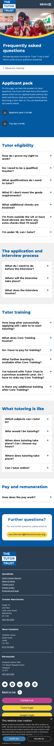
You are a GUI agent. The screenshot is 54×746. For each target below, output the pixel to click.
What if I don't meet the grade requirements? (22, 194)
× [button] (51, 719)
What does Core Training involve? (18, 339)
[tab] (13, 68)
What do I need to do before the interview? (19, 267)
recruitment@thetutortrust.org (27, 534)
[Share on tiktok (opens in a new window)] (27, 684)
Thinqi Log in (8, 585)
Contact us (27, 700)
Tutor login (27, 707)
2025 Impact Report (11, 578)
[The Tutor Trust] (9, 6)
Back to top (9, 692)
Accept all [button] (14, 739)
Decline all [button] (39, 739)
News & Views (8, 581)
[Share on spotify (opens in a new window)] (35, 684)
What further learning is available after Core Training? (22, 361)
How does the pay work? (18, 497)
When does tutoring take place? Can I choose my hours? (21, 443)
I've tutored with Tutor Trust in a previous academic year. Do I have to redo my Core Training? (23, 374)
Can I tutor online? (17, 467)
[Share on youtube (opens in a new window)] (5, 684)
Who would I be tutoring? (22, 431)
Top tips (17, 123)
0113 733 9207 (8, 647)
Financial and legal (10, 591)
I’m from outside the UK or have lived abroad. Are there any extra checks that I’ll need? (23, 219)
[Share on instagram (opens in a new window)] (12, 684)
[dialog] (27, 731)
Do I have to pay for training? (21, 350)
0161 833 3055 (8, 619)
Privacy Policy (8, 588)
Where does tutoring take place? (22, 457)
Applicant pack (20, 112)
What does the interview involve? (21, 292)
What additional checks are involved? (20, 206)
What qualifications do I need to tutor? (21, 182)
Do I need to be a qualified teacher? (20, 170)
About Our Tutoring (14, 68)
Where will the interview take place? (21, 280)
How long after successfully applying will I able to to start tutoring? (21, 325)
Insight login (27, 715)
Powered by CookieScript (11, 743)
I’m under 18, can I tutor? (18, 232)
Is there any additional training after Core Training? (22, 388)
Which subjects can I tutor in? (22, 421)
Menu (44, 4)
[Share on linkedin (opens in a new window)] (20, 684)
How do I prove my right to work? (20, 157)
